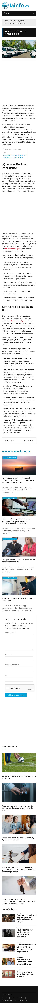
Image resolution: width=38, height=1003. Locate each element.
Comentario (10, 633)
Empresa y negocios (10, 457)
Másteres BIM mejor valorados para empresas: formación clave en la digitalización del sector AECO (17, 521)
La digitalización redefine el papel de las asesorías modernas (18, 560)
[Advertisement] (19, 85)
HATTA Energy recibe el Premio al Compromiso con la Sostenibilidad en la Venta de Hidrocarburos (18, 480)
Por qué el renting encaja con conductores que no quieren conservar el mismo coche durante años (18, 901)
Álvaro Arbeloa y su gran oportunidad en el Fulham (19, 777)
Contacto (5, 998)
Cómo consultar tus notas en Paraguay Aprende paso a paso (18, 839)
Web (7, 675)
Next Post (27, 441)
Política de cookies (17, 998)
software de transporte (12, 249)
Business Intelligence (18, 321)
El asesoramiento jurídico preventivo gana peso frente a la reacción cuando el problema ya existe (18, 869)
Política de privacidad (9, 1000)
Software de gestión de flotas (13, 157)
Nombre (8, 654)
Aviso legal (23, 1000)
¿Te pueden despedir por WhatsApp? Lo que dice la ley (18, 599)
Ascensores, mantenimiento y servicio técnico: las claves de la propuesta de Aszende (17, 808)
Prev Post (10, 441)
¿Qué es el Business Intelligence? (15, 155)
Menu (7, 13)
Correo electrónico (12, 665)
